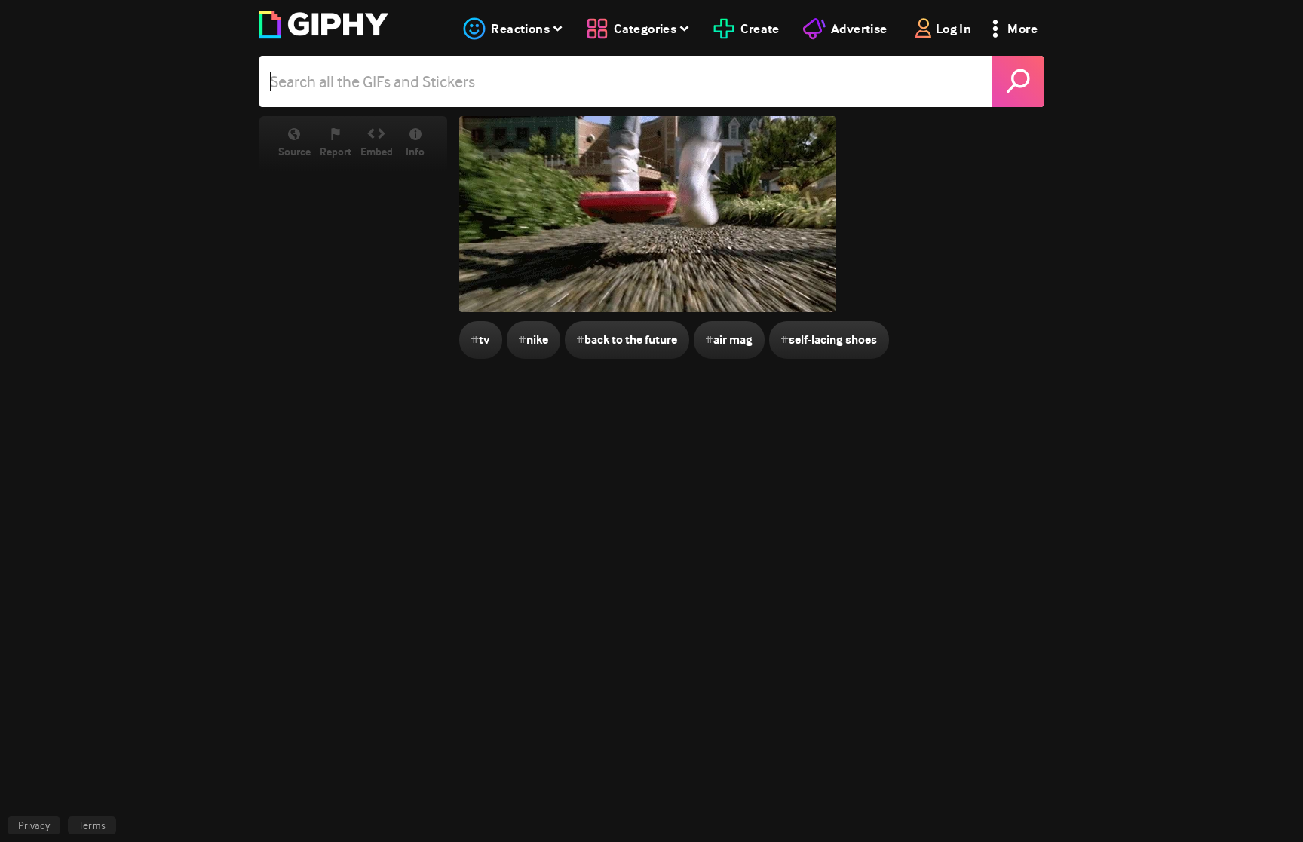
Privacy (34, 825)
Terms (92, 825)
